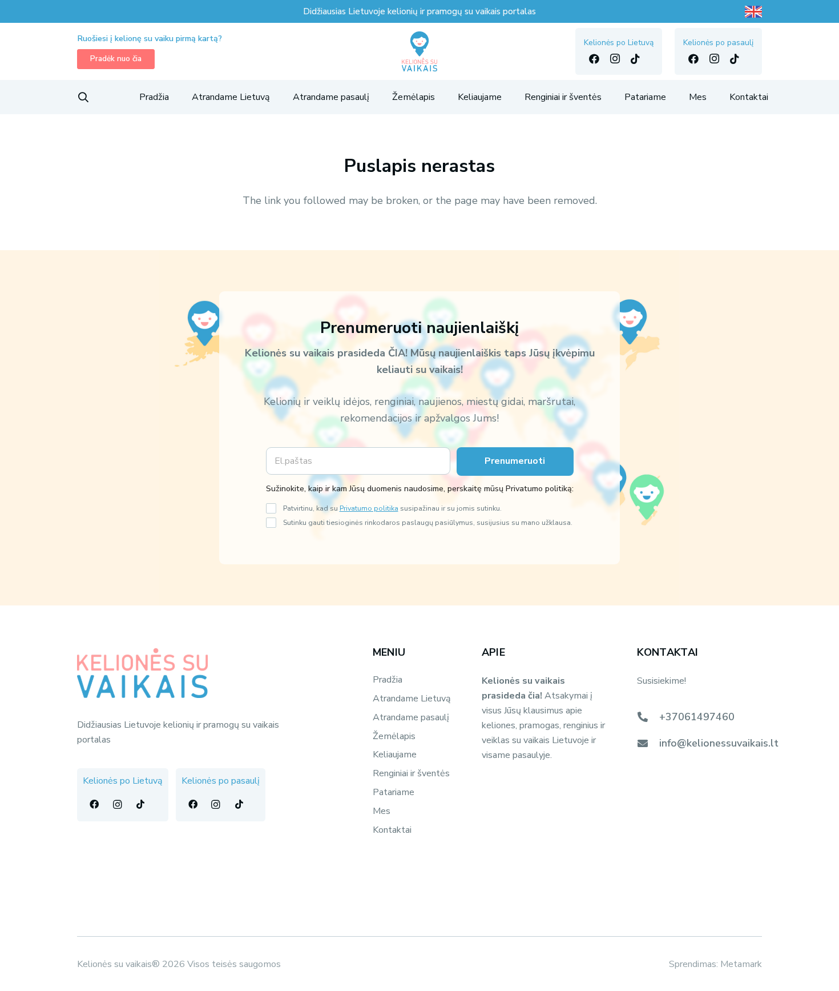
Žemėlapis (394, 736)
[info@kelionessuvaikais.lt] (648, 743)
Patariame (393, 792)
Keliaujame (395, 754)
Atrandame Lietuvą (412, 698)
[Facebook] (594, 59)
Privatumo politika (369, 508)
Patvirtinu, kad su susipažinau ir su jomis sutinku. (392, 508)
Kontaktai (392, 830)
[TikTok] (635, 59)
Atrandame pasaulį (411, 717)
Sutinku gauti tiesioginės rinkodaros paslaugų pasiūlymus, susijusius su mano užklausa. (427, 522)
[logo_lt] (420, 51)
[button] (83, 97)
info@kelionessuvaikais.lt (719, 743)
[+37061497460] (648, 717)
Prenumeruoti (515, 461)
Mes (381, 811)
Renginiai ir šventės (411, 773)
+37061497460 (697, 717)
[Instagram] (614, 59)
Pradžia (387, 679)
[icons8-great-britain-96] (753, 12)
